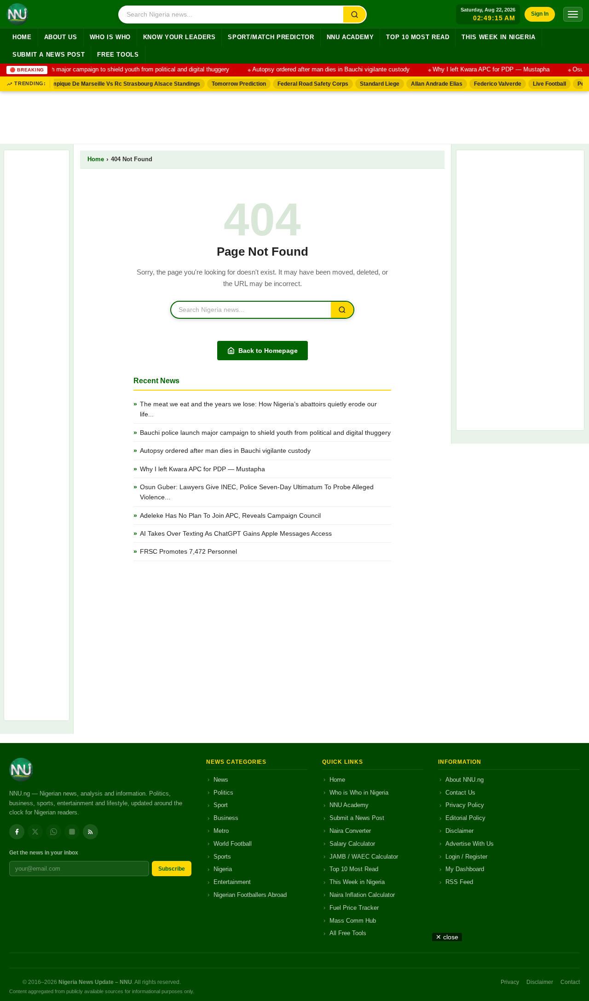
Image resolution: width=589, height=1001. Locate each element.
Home (22, 37)
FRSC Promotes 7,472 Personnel (188, 551)
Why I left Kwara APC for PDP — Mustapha (484, 69)
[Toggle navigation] (573, 14)
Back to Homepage (268, 350)
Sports (222, 856)
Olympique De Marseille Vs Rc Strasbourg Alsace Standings (116, 84)
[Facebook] (16, 831)
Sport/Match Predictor (271, 37)
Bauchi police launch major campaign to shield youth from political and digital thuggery (265, 432)
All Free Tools (347, 933)
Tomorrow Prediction (234, 84)
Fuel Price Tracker (354, 907)
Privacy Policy (464, 805)
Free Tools (118, 55)
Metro (221, 830)
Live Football (544, 84)
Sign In (540, 14)
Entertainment (232, 881)
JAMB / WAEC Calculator (363, 856)
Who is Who (110, 37)
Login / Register (466, 856)
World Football (233, 843)
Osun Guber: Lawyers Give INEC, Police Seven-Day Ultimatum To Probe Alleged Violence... (257, 492)
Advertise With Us (469, 843)
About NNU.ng (464, 779)
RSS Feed (459, 881)
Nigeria (223, 869)
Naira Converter (350, 830)
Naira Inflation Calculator (362, 894)
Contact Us (460, 792)
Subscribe (171, 869)
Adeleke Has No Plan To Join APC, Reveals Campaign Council (231, 515)
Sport (221, 805)
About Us (60, 37)
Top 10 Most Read (417, 37)
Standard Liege (374, 84)
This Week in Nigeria (499, 37)
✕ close (447, 937)
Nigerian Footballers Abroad (250, 894)
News (221, 779)
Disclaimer (459, 830)
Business (226, 817)
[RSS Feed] (90, 831)
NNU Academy (350, 37)
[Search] (354, 14)
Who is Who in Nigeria (358, 792)
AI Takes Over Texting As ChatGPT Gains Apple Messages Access (236, 533)
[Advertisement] (294, 115)
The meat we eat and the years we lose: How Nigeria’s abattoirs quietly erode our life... (258, 409)
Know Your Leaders (179, 37)
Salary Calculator (352, 843)
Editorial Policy (465, 817)
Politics (223, 792)
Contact (570, 982)
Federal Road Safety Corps (307, 84)
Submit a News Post (48, 55)
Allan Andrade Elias (431, 84)
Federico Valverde (492, 84)
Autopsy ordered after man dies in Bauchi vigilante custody (324, 69)
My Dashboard (464, 869)
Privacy (510, 982)
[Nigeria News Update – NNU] (17, 14)
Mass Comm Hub (352, 920)
